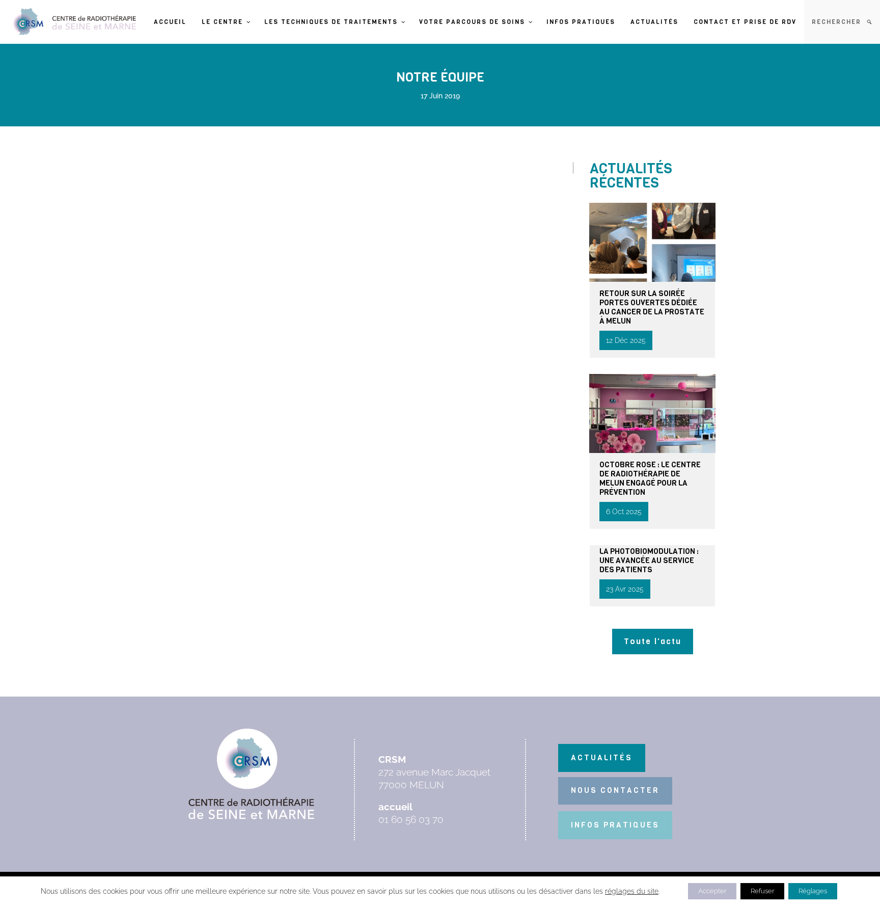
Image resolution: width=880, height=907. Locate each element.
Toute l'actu (652, 641)
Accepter (712, 891)
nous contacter (615, 790)
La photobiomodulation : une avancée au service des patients (649, 560)
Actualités (601, 758)
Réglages (813, 891)
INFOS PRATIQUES (615, 825)
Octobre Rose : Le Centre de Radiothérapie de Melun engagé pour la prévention (650, 478)
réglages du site (631, 891)
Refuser (762, 891)
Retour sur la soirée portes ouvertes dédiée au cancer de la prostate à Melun (651, 307)
